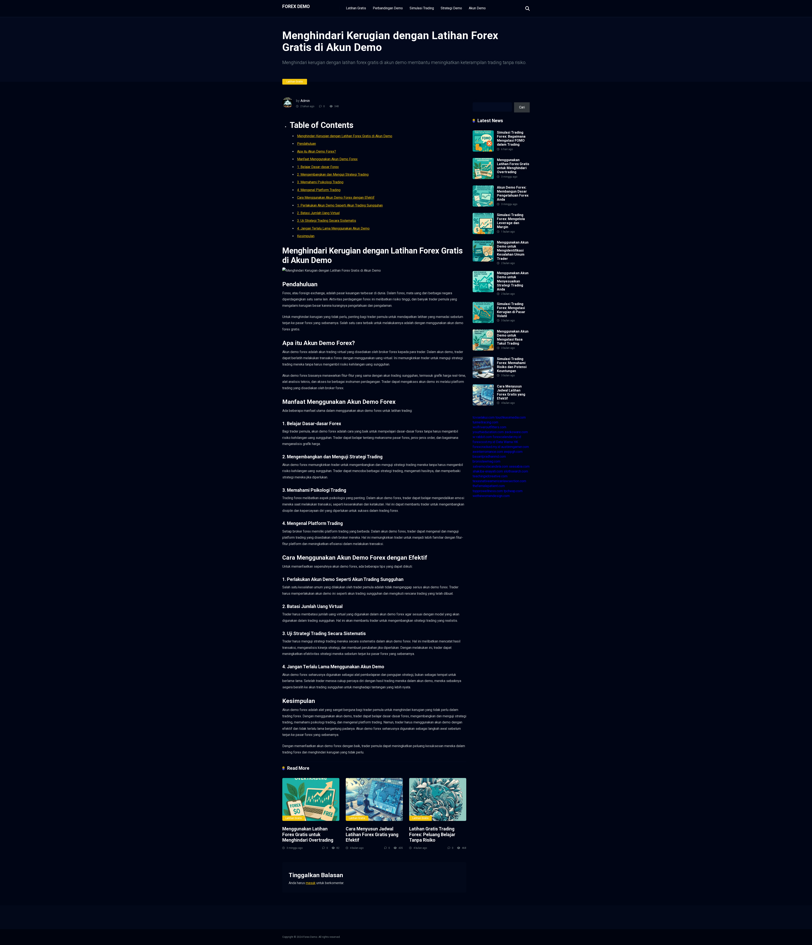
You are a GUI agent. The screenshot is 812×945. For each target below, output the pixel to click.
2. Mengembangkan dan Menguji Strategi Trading (333, 175)
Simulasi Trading (422, 8)
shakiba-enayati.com (488, 471)
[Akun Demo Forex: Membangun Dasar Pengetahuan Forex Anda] (483, 205)
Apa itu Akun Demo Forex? (316, 151)
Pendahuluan (306, 144)
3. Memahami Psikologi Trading (320, 182)
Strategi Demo (451, 8)
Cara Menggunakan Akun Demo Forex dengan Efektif (335, 198)
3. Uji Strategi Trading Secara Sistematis (326, 221)
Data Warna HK (507, 442)
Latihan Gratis (356, 8)
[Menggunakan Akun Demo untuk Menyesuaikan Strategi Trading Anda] (483, 291)
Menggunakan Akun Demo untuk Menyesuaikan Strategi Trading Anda (512, 281)
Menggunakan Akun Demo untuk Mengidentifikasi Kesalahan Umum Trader (512, 250)
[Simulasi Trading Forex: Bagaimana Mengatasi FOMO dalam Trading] (483, 150)
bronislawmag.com (486, 461)
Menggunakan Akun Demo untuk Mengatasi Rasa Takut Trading (512, 337)
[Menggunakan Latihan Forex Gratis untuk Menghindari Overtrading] (310, 799)
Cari (475, 100)
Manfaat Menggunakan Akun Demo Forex (327, 159)
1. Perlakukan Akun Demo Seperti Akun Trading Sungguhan (340, 205)
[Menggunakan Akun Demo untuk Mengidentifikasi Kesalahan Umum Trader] (483, 260)
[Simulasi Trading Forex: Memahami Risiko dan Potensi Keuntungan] (483, 377)
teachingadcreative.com (490, 476)
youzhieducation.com (488, 432)
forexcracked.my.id (486, 447)
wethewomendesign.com (491, 496)
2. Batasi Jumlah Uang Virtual (318, 213)
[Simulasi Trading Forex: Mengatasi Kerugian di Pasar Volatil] (483, 322)
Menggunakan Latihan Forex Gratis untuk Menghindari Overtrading (307, 834)
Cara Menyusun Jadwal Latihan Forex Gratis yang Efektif (372, 834)
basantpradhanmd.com (489, 457)
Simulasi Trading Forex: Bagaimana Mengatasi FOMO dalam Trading (511, 138)
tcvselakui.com (484, 417)
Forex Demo (296, 6)
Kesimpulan (305, 236)
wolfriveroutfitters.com (489, 427)
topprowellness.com (488, 491)
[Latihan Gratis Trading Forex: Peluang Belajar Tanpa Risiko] (437, 799)
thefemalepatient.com (489, 486)
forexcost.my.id (484, 442)
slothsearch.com (516, 471)
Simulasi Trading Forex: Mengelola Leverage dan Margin (511, 221)
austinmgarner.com (515, 447)
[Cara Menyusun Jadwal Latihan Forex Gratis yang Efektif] (374, 799)
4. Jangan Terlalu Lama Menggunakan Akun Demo (333, 228)
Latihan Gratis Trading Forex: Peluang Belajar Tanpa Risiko (432, 834)
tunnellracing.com (485, 422)
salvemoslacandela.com (490, 466)
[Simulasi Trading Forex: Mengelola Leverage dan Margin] (483, 233)
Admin (305, 101)
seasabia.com (519, 466)
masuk (310, 883)
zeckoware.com (516, 432)
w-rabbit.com (482, 437)
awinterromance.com (488, 452)
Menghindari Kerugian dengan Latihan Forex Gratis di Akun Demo (344, 136)
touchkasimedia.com (510, 417)
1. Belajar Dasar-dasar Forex (318, 167)
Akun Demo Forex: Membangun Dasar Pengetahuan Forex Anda (512, 193)
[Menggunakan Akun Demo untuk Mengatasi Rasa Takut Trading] (483, 349)
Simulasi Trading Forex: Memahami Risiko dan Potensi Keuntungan (512, 365)
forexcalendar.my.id (507, 437)
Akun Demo (477, 8)
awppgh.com (513, 452)
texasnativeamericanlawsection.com (499, 481)
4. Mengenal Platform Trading (318, 190)
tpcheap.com (513, 491)
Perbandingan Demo (388, 8)
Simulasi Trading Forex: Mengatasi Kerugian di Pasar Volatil (511, 310)
